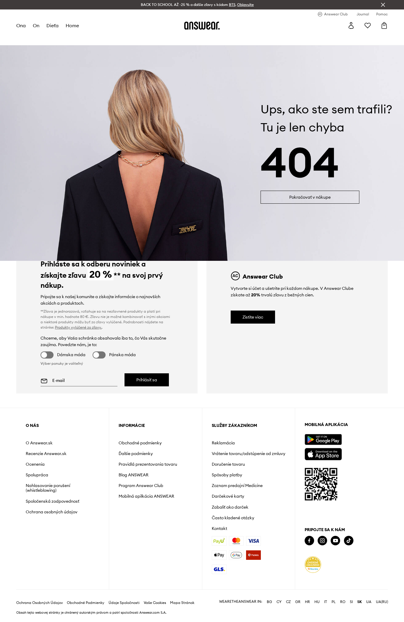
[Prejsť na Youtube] (335, 541)
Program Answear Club (141, 485)
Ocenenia (35, 464)
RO (342, 602)
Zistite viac (253, 317)
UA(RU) (382, 602)
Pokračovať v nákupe (310, 197)
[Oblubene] (367, 25)
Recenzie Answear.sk (46, 453)
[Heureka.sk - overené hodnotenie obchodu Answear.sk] (313, 564)
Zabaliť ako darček (230, 507)
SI (351, 602)
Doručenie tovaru (228, 464)
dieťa (52, 25)
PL (334, 602)
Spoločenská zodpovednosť (52, 501)
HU (317, 602)
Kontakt (219, 528)
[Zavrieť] (383, 4)
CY (279, 602)
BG (269, 602)
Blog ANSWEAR (133, 475)
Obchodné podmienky (140, 443)
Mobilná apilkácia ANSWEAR (146, 496)
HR (307, 602)
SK (359, 602)
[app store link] (323, 453)
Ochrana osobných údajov (51, 512)
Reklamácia (223, 443)
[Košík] (384, 25)
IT (325, 602)
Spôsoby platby (227, 475)
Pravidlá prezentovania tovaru (148, 464)
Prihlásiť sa (146, 379)
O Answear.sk (39, 443)
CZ (288, 602)
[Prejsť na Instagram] (322, 541)
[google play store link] (323, 439)
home (72, 25)
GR (297, 602)
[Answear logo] (202, 25)
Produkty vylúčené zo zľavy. (78, 327)
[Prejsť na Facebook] (309, 541)
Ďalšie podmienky (136, 453)
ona (21, 25)
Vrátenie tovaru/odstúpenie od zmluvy (248, 453)
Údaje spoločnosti (124, 603)
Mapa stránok (182, 603)
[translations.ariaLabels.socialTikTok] (349, 540)
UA (368, 602)
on (36, 25)
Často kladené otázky (233, 517)
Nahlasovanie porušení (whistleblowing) (48, 488)
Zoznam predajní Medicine (237, 485)
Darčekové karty (228, 496)
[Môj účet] (351, 25)
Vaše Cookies (155, 603)
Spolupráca (37, 475)
